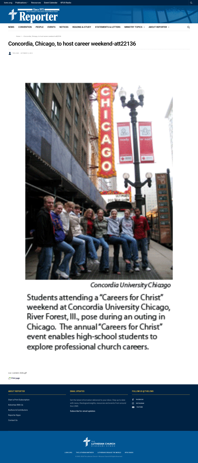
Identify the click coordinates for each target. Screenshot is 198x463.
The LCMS (15, 53)
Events (51, 27)
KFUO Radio (66, 3)
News (11, 27)
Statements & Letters (107, 27)
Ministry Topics (133, 27)
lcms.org (8, 3)
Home (18, 36)
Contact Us (13, 420)
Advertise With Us (15, 405)
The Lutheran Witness (85, 452)
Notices (64, 27)
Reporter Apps (14, 415)
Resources (36, 3)
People (40, 27)
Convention (25, 27)
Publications (21, 3)
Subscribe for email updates (82, 411)
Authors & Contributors (18, 410)
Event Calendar (51, 3)
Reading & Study (81, 27)
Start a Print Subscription (18, 400)
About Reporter (158, 27)
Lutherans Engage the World (109, 452)
